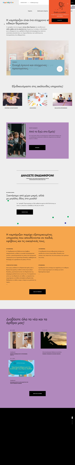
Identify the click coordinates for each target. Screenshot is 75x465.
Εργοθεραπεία (61, 455)
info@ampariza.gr (34, 2)
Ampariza (47, 461)
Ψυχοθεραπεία (48, 449)
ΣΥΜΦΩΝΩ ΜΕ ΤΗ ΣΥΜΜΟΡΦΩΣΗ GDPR (15, 445)
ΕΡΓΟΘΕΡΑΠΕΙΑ (42, 265)
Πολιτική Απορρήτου (49, 460)
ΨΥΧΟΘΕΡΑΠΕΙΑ (9, 248)
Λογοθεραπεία (56, 449)
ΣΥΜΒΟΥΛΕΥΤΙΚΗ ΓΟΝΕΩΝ (11, 265)
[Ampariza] (8, 3)
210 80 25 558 (24, 2)
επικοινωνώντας (9, 439)
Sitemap (47, 458)
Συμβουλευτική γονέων (50, 451)
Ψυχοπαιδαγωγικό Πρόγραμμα (51, 453)
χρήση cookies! (60, 16)
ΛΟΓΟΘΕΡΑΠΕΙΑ (42, 248)
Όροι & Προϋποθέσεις (55, 458)
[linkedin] (50, 423)
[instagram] (45, 423)
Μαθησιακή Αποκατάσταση (51, 455)
